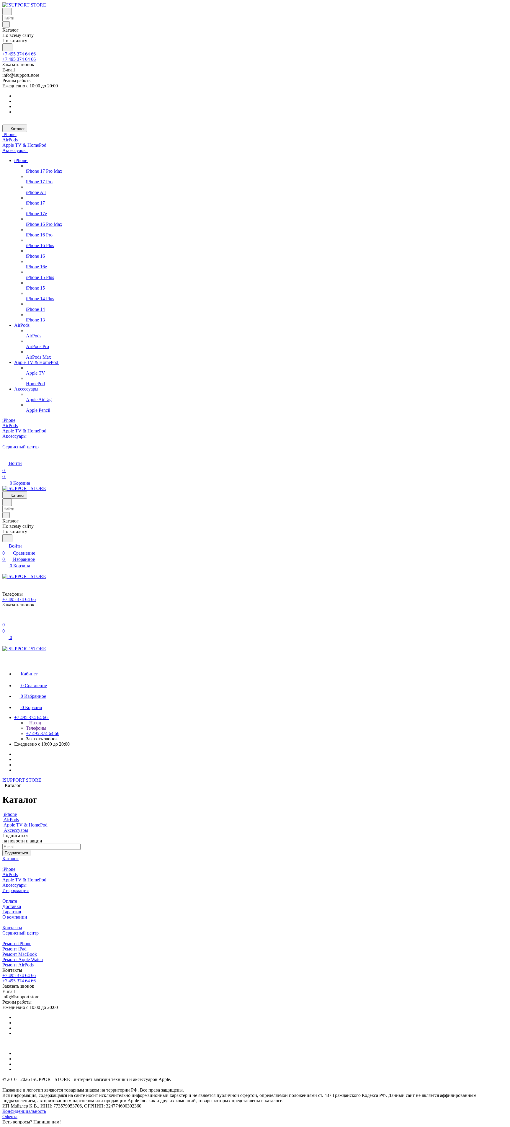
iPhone (8, 869)
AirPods (10, 874)
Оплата (9, 901)
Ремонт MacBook (19, 954)
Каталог (10, 858)
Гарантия (11, 911)
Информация (15, 890)
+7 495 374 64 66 (19, 53)
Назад (34, 722)
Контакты (12, 927)
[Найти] (7, 47)
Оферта (9, 1116)
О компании (14, 916)
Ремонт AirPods (18, 964)
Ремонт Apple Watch (22, 959)
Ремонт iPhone (16, 943)
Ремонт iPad (14, 948)
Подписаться (16, 853)
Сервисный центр (20, 932)
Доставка (11, 906)
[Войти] (5, 617)
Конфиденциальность (24, 1111)
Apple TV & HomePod (24, 879)
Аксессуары (14, 885)
